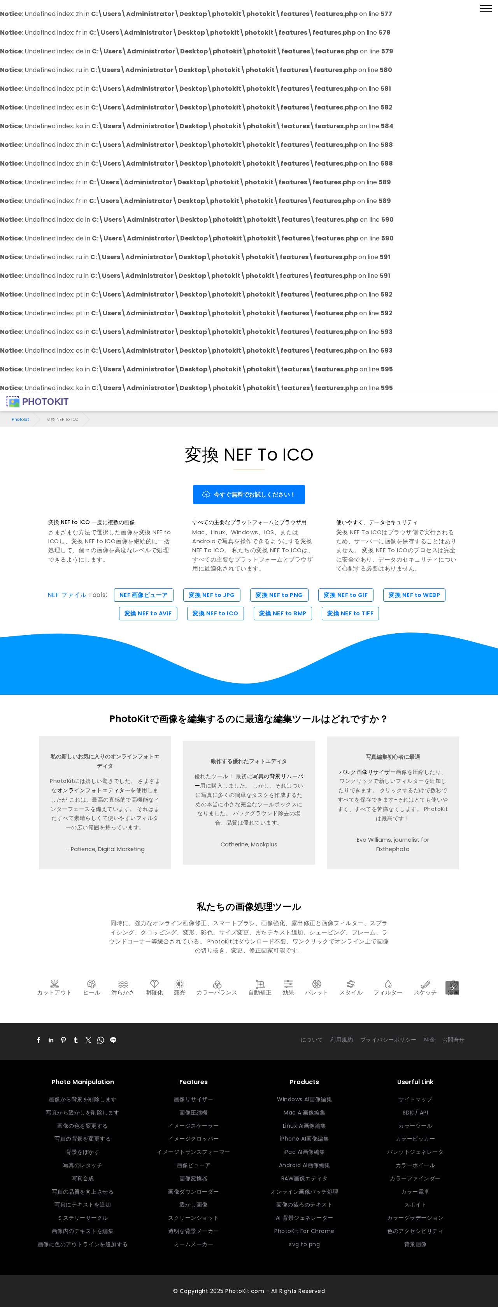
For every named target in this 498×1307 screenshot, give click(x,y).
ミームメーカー (194, 1244)
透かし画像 (193, 1204)
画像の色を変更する (82, 1126)
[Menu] (486, 9)
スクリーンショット (193, 1218)
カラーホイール (415, 1165)
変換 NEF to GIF (346, 595)
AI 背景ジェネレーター (304, 1218)
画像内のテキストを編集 (83, 1231)
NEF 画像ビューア (143, 595)
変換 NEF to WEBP (414, 595)
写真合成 (83, 1178)
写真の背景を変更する (82, 1139)
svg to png (304, 1244)
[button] (38, 1040)
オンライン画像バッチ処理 (304, 1192)
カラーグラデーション (415, 1218)
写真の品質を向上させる (83, 1192)
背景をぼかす (83, 1152)
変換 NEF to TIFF (350, 613)
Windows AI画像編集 (304, 1099)
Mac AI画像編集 (304, 1112)
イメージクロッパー (193, 1139)
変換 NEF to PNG (279, 595)
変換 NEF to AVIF (148, 613)
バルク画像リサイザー (367, 772)
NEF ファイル (67, 594)
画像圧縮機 (193, 1112)
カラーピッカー (415, 1139)
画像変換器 (193, 1178)
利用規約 (341, 1040)
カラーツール (415, 1126)
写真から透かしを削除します (82, 1112)
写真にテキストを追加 (82, 1204)
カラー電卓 (415, 1192)
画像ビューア (193, 1165)
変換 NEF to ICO (215, 613)
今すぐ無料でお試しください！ (255, 494)
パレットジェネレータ (415, 1152)
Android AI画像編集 (304, 1165)
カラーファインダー (415, 1178)
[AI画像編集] (37, 402)
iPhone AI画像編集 (304, 1139)
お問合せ (453, 1040)
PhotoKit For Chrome (304, 1231)
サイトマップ (415, 1099)
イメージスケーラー (193, 1126)
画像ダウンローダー (193, 1192)
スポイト (415, 1204)
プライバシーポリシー (388, 1040)
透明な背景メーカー (193, 1231)
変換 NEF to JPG (212, 595)
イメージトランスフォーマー (193, 1152)
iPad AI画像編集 (304, 1152)
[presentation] (452, 987)
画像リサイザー (194, 1099)
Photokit (20, 419)
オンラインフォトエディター (94, 790)
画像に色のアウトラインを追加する (83, 1244)
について (312, 1040)
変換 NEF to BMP (283, 613)
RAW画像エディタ (304, 1178)
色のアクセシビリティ (415, 1231)
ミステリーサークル (82, 1218)
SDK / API (415, 1112)
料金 (429, 1040)
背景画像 (415, 1244)
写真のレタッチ (83, 1165)
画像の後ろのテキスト (304, 1204)
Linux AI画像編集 (304, 1126)
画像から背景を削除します (83, 1099)
